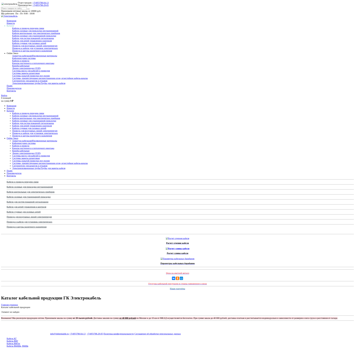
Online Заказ (12, 138)
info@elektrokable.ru (59, 334)
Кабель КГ (12, 338)
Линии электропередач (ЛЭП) (26, 68)
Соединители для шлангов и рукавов (29, 81)
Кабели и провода (20, 61)
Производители (14, 88)
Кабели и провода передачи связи (28, 28)
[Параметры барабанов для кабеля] (177, 258)
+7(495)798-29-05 (40, 5)
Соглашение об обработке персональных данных (157, 334)
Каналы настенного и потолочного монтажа (33, 63)
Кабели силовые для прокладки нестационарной (35, 31)
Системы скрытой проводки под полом (31, 76)
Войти (4, 95)
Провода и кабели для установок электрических (35, 48)
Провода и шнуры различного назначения (32, 51)
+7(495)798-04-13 (40, 3)
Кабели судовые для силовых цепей (29, 43)
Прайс (10, 86)
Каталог (10, 111)
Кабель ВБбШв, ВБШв (17, 346)
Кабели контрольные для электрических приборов (36, 33)
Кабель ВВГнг (13, 343)
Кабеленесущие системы (24, 58)
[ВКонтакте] (173, 278)
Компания (11, 21)
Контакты (11, 91)
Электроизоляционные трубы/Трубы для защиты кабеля (38, 83)
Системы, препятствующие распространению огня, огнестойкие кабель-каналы (50, 78)
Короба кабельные (21, 66)
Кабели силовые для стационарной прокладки (34, 36)
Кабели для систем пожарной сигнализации (33, 38)
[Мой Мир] (181, 278)
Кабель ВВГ (12, 341)
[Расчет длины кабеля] (177, 248)
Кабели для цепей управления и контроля (32, 41)
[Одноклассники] (177, 278)
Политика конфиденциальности (118, 334)
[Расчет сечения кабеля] (177, 238)
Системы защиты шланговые (26, 73)
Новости (11, 23)
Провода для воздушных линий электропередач (34, 46)
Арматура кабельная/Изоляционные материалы (34, 56)
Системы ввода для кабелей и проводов (31, 71)
